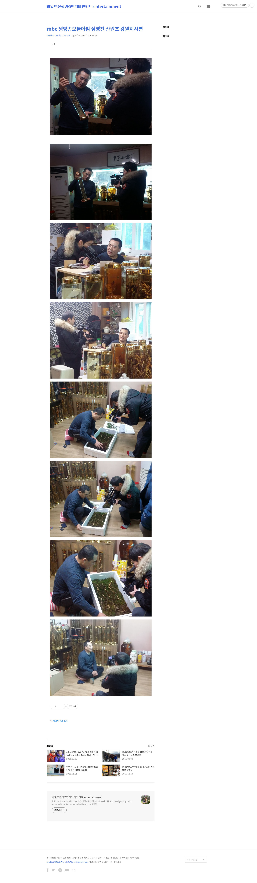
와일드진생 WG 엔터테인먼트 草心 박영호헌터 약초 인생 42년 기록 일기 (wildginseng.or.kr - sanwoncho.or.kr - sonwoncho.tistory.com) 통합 (92, 803)
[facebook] (47, 870)
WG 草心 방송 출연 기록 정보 (58, 35)
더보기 (151, 746)
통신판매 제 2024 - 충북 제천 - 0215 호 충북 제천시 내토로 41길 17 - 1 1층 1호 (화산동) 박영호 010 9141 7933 (93, 858)
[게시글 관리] (62, 706)
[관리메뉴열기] (252, 5)
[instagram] (60, 870)
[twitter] (53, 870)
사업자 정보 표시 (60, 721)
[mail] (73, 870)
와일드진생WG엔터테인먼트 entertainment (84, 6)
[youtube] (67, 870)
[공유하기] (58, 706)
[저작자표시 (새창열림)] (79, 706)
